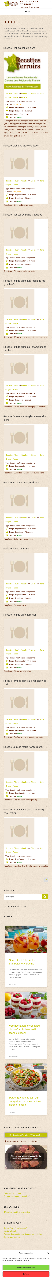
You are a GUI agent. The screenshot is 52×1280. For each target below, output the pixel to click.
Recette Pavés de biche (16, 548)
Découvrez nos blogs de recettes (17, 1212)
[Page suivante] (46, 880)
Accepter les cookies (26, 1267)
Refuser (26, 1274)
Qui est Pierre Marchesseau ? (15, 1228)
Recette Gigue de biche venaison (21, 145)
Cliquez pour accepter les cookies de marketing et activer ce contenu (26, 1157)
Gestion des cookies (12, 1237)
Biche (42, 93)
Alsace (24, 97)
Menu (27, 12)
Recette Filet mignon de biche (19, 48)
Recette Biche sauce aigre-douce (21, 482)
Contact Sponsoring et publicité (16, 1196)
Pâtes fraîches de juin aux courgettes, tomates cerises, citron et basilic (25, 1101)
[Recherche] (45, 896)
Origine (8, 97)
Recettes (9, 93)
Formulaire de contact (12, 1193)
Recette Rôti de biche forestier (19, 614)
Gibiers (33, 93)
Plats (16, 93)
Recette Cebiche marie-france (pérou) (23, 747)
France (15, 97)
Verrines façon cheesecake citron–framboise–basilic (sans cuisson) (25, 1029)
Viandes (24, 93)
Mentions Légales (11, 1231)
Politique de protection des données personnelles (23, 1234)
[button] (48, 1253)
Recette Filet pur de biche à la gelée (22, 214)
